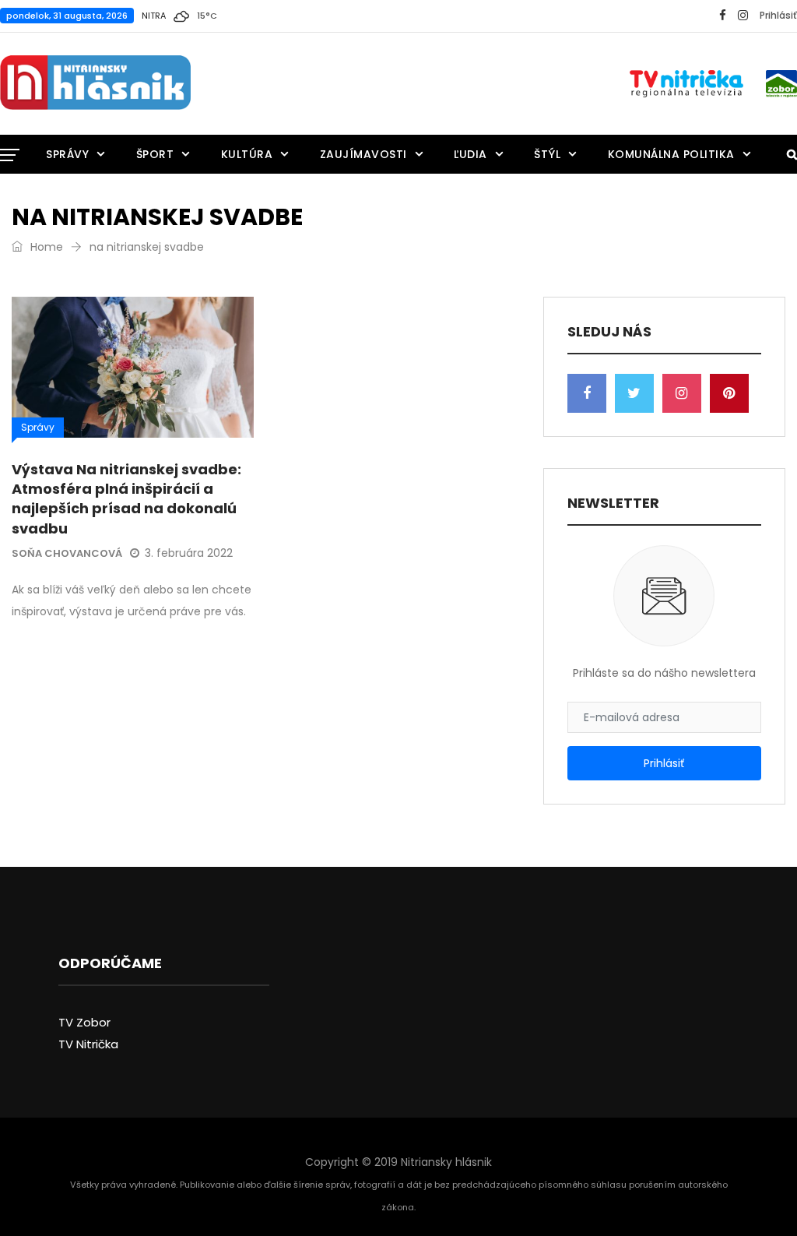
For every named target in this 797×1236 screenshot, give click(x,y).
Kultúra (247, 154)
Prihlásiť (778, 15)
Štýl (547, 154)
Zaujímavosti (363, 154)
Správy (67, 154)
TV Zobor (84, 1022)
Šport (155, 154)
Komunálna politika (671, 154)
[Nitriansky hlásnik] (95, 83)
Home (45, 247)
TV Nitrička (88, 1044)
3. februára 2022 (189, 553)
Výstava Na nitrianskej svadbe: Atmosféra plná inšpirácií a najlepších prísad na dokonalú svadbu (126, 499)
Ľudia (470, 154)
